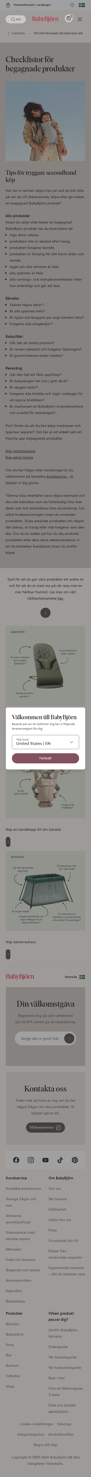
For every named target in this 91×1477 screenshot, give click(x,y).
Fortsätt (45, 758)
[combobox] (45, 742)
